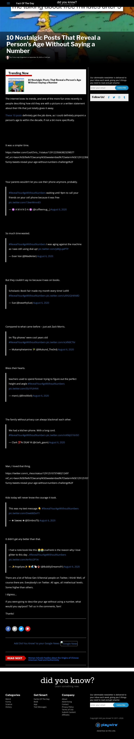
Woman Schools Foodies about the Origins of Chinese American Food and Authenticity (53, 659)
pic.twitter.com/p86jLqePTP (53, 248)
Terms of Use (67, 709)
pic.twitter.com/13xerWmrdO (25, 202)
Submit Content (69, 712)
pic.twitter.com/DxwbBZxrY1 (24, 513)
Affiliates (65, 715)
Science (8, 704)
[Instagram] (117, 3)
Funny (8, 701)
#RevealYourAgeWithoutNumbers (27, 192)
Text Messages (40, 707)
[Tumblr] (122, 3)
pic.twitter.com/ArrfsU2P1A (23, 559)
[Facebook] (108, 3)
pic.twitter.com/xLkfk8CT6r (60, 342)
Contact (65, 704)
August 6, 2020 (59, 209)
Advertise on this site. (106, 731)
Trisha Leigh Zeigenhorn (19, 57)
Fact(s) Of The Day (41, 699)
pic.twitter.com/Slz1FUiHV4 (23, 388)
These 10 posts (13, 115)
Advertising (67, 701)
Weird (8, 699)
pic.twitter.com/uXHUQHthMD (62, 295)
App (35, 704)
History (8, 707)
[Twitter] (112, 3)
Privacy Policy (68, 707)
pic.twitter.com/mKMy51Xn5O (62, 435)
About (64, 699)
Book (36, 701)
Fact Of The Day (25, 3)
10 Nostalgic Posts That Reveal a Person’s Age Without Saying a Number (54, 81)
